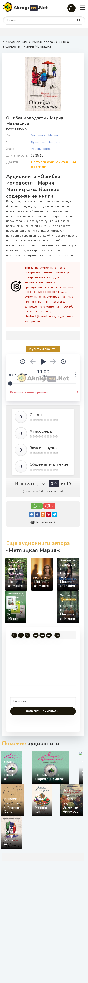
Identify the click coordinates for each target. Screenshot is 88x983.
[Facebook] (37, 514)
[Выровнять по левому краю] (36, 635)
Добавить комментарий (43, 711)
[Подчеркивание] (27, 635)
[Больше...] (57, 635)
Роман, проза (16, 128)
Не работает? (44, 522)
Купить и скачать (42, 349)
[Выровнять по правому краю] (49, 635)
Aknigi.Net (30, 7)
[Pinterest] (48, 514)
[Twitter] (54, 514)
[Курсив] (21, 635)
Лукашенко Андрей (45, 142)
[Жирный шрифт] (14, 635)
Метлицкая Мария (44, 135)
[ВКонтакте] (31, 514)
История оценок (51, 491)
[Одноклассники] (43, 514)
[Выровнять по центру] (42, 635)
